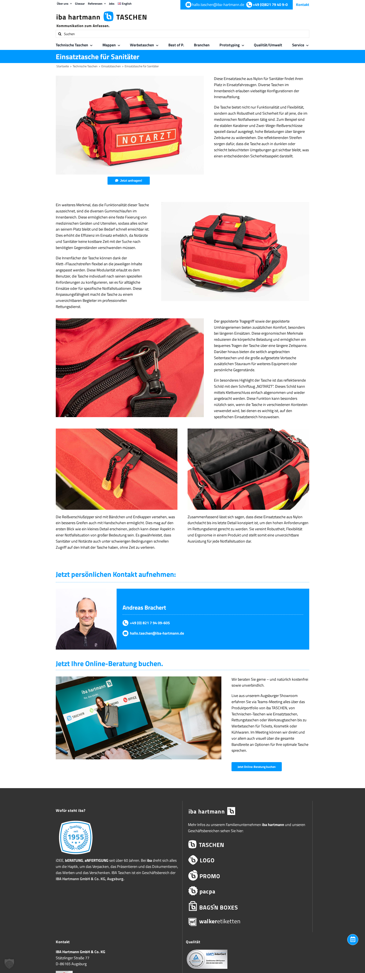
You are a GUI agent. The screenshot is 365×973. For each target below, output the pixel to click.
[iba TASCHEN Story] (76, 820)
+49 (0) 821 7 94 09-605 (150, 623)
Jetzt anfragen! (131, 180)
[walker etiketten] (247, 921)
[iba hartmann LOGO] (247, 860)
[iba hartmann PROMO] (247, 875)
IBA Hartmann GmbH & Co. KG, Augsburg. (90, 879)
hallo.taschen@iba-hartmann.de (157, 633)
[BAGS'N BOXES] (247, 906)
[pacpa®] (247, 890)
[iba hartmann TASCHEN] (247, 844)
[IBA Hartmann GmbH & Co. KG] (247, 811)
